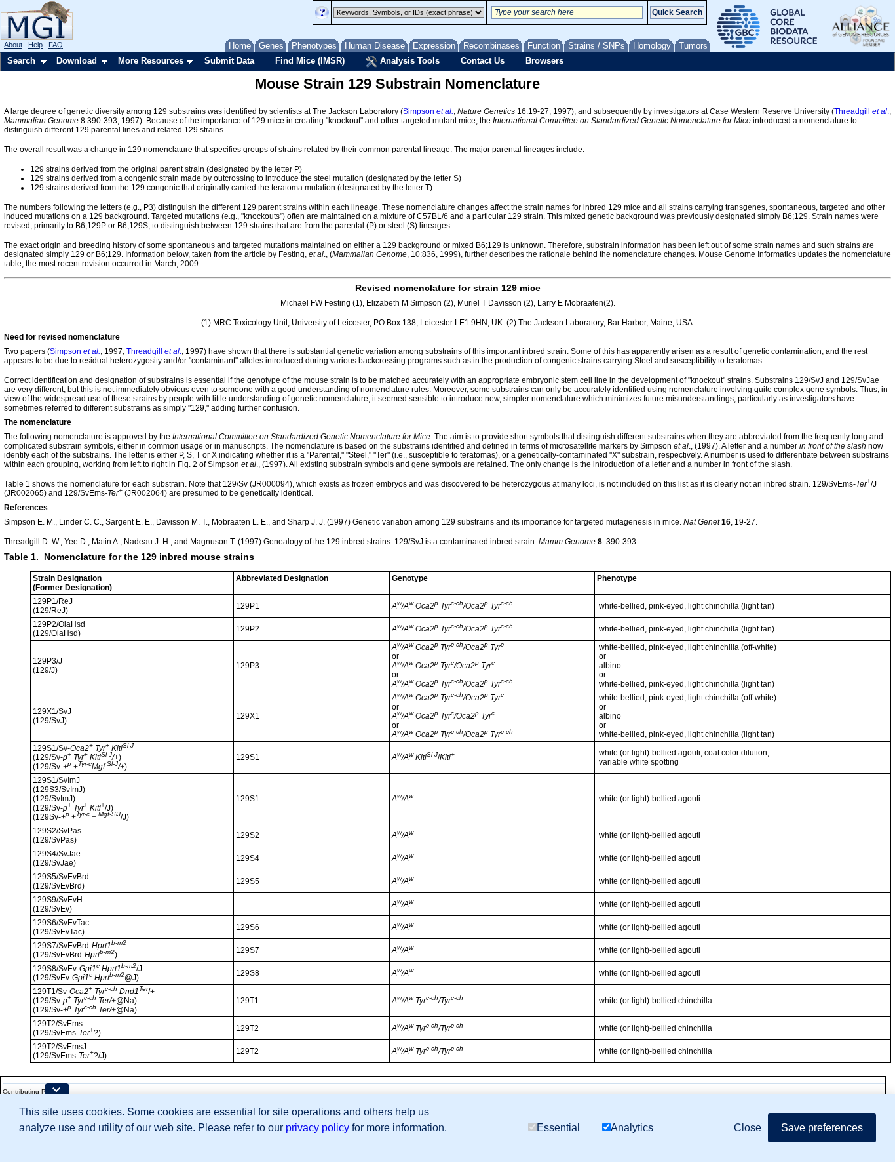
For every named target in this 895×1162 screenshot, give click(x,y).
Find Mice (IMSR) (310, 61)
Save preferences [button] (822, 1127)
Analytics (632, 1127)
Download (76, 61)
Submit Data (229, 61)
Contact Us (483, 61)
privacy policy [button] (317, 1127)
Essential (558, 1127)
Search (21, 61)
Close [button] (747, 1127)
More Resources (150, 61)
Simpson (428, 111)
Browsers (544, 61)
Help (35, 45)
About (13, 45)
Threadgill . (861, 111)
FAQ (55, 45)
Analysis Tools (408, 61)
